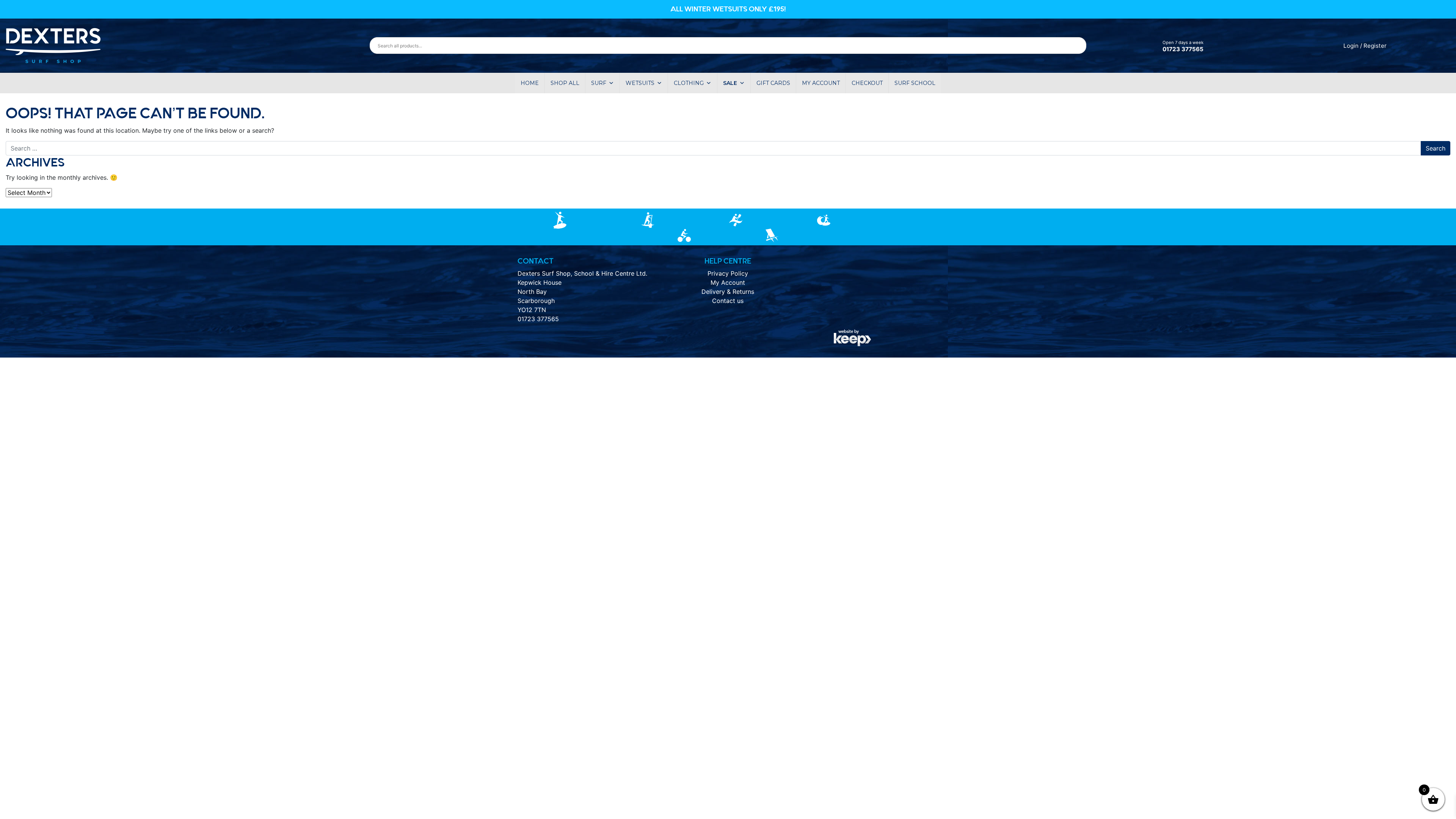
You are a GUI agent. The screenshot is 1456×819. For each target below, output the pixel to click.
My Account (728, 282)
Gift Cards (773, 83)
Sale (730, 83)
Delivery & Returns (727, 291)
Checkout (867, 83)
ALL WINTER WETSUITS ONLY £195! (728, 9)
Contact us (728, 300)
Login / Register (1365, 45)
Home (530, 83)
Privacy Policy (728, 273)
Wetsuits (640, 83)
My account (821, 83)
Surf (598, 83)
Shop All (565, 83)
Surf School (914, 83)
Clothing (689, 83)
